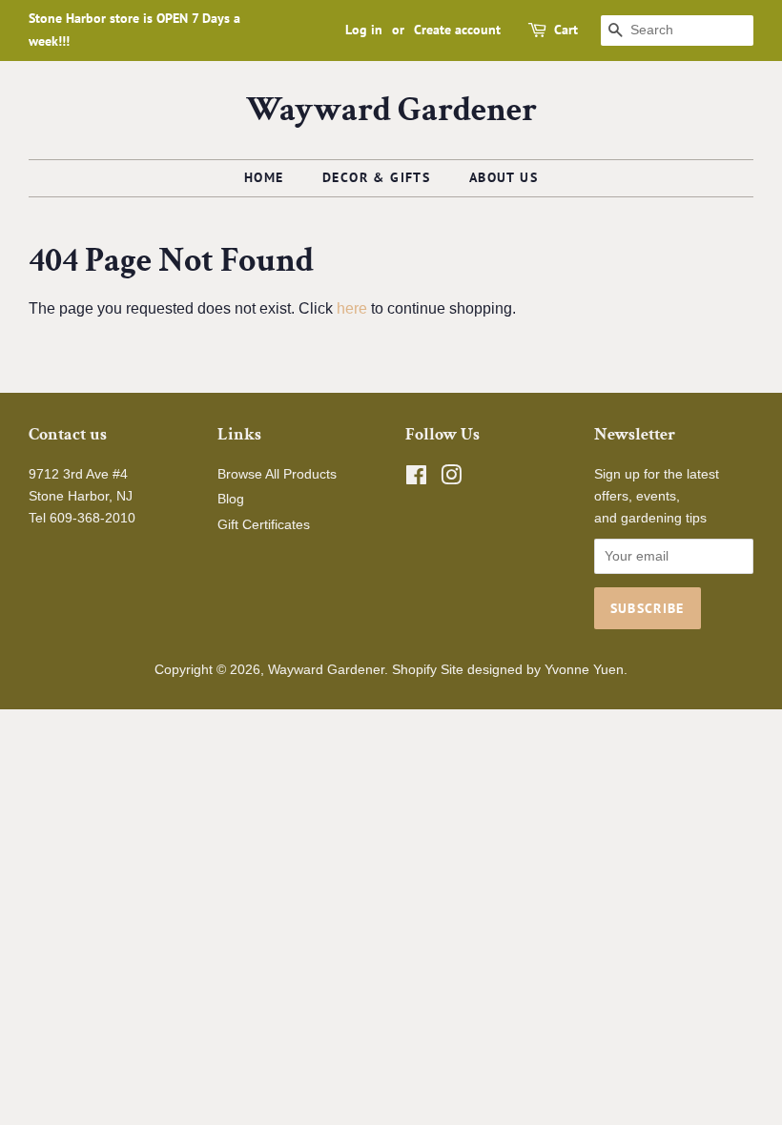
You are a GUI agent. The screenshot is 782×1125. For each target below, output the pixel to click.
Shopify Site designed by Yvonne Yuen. (510, 670)
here (352, 308)
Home (264, 177)
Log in (363, 29)
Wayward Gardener (391, 110)
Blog (230, 499)
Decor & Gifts (376, 177)
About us (503, 177)
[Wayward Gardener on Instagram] (451, 479)
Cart (566, 29)
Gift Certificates (263, 525)
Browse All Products (277, 474)
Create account (457, 29)
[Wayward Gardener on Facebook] (416, 479)
